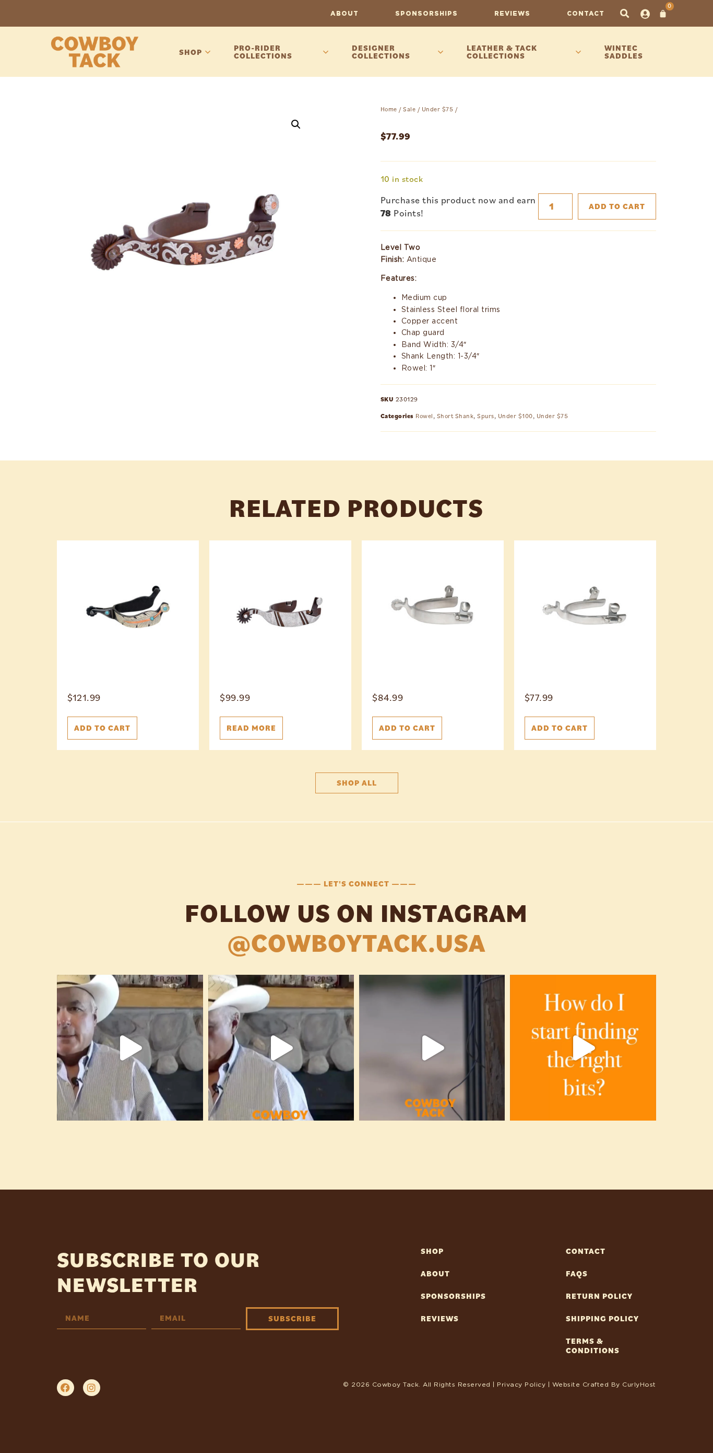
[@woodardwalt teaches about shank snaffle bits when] (130, 1048)
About (344, 13)
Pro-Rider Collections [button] (263, 52)
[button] (624, 13)
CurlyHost (639, 1384)
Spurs (485, 416)
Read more (251, 728)
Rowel (424, 416)
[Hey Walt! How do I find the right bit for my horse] (583, 1048)
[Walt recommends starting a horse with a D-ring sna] (281, 1048)
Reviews (512, 13)
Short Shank (455, 416)
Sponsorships (426, 13)
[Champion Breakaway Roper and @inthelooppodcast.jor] (432, 1048)
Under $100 (515, 416)
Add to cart (617, 206)
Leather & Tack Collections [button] (502, 52)
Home (389, 109)
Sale (409, 109)
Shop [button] (190, 52)
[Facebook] (65, 1387)
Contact (585, 13)
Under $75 (438, 109)
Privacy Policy (521, 1384)
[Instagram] (91, 1387)
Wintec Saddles (623, 52)
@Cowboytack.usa (357, 942)
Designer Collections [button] (381, 52)
